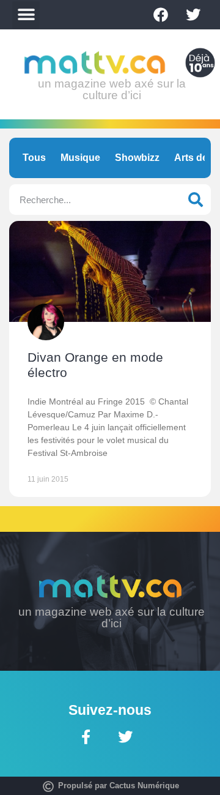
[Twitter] (193, 14)
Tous (34, 157)
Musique (80, 157)
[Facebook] (160, 14)
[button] (26, 15)
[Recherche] (195, 199)
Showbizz (137, 157)
